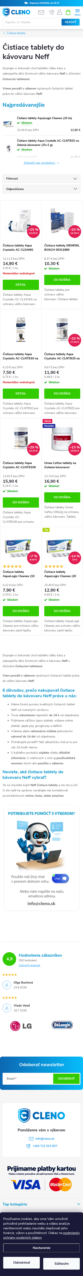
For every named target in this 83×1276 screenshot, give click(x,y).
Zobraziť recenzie (29, 965)
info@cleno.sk (44, 1139)
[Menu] (77, 12)
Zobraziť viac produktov (40, 163)
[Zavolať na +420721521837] (51, 12)
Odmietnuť (21, 1262)
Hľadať (70, 22)
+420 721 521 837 (45, 1146)
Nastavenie (41, 1248)
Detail (21, 285)
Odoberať (66, 1079)
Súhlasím (61, 1263)
